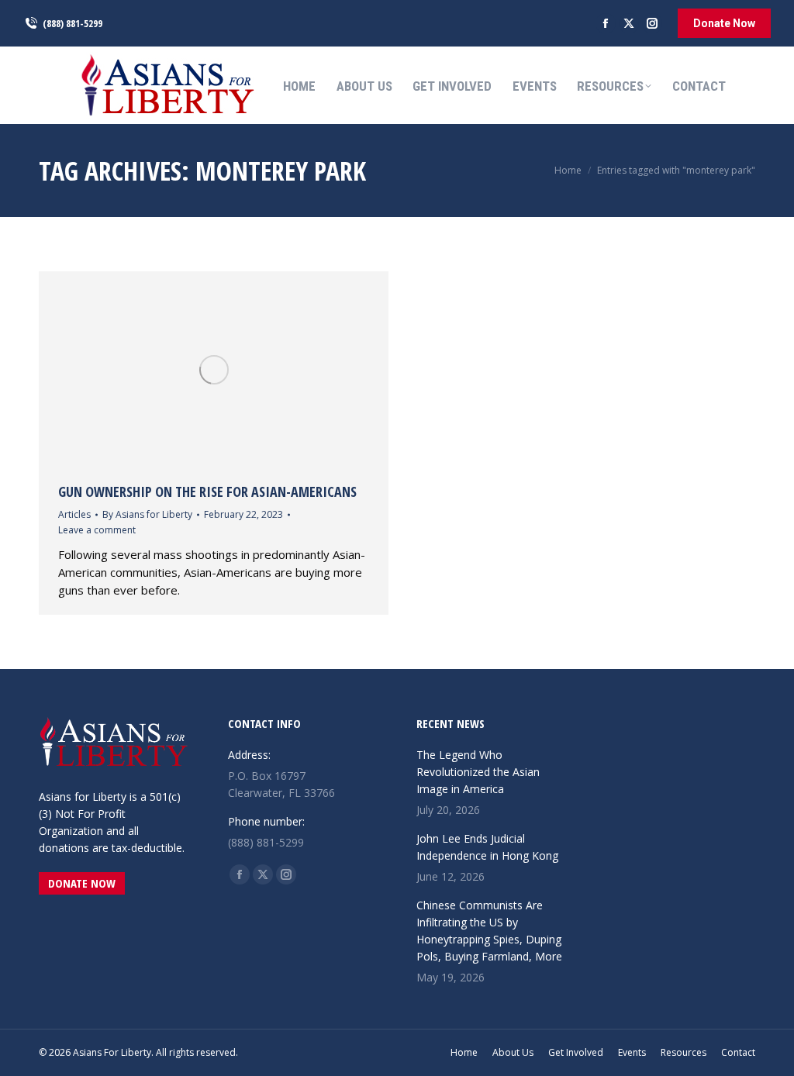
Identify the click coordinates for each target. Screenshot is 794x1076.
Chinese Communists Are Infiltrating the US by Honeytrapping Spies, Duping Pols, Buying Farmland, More (489, 931)
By (147, 514)
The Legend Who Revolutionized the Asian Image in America (478, 771)
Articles (74, 514)
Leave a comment (97, 529)
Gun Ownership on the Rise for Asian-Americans (207, 491)
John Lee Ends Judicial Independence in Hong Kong (487, 847)
